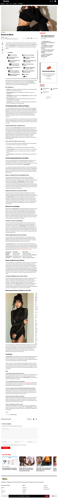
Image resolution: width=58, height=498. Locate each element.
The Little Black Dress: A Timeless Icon (14, 61)
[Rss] (56, 496)
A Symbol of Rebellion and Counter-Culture (29, 68)
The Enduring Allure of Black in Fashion (12, 58)
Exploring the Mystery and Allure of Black (14, 75)
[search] (50, 1)
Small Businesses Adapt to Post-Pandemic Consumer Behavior (47, 47)
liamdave (3, 466)
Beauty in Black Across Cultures (28, 65)
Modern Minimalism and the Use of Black (30, 61)
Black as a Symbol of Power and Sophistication (14, 71)
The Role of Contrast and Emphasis (29, 58)
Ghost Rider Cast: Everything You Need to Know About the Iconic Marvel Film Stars (43, 469)
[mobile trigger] (2, 1)
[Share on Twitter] (26, 38)
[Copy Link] (30, 38)
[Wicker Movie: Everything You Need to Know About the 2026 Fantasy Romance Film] (27, 461)
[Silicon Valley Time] (6, 1)
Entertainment (3, 32)
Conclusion (26, 74)
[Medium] (45, 92)
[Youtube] (45, 89)
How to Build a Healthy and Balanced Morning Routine (47, 36)
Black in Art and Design (29, 55)
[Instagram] (55, 496)
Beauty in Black (13, 414)
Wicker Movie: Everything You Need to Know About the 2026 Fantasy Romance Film (26, 469)
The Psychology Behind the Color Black (13, 68)
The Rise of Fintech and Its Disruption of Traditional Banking (47, 51)
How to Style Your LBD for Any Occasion (14, 65)
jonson (6, 37)
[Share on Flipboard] (28, 38)
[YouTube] (52, 496)
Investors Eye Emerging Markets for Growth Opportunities (46, 55)
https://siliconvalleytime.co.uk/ (24, 249)
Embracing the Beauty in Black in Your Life (28, 71)
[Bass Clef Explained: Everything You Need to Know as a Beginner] (10, 461)
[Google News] (53, 496)
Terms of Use (28, 496)
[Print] (32, 38)
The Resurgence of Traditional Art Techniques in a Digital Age (48, 42)
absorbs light (28, 382)
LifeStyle (45, 38)
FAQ (26, 76)
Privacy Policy (22, 496)
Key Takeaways (13, 55)
